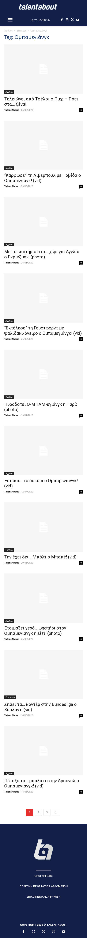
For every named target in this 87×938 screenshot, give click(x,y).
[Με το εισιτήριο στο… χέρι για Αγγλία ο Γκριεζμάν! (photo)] (43, 221)
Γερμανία (10, 697)
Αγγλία (8, 91)
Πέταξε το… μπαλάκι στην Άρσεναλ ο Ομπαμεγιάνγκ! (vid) (41, 783)
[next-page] (55, 812)
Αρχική (8, 30)
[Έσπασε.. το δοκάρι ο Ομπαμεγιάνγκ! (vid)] (43, 450)
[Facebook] (61, 19)
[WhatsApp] (54, 932)
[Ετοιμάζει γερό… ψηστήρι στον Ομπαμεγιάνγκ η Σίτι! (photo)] (43, 598)
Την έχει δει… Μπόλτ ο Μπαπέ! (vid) (40, 557)
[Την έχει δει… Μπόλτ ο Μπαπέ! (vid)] (43, 527)
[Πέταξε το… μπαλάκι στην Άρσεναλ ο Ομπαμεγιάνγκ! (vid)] (43, 750)
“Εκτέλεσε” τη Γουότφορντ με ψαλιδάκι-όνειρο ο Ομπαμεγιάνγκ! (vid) (43, 330)
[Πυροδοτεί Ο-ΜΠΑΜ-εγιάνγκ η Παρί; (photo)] (43, 374)
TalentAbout (11, 109)
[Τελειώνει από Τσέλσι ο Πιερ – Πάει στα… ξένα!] (43, 69)
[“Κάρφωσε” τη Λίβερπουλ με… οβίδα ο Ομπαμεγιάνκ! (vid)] (43, 145)
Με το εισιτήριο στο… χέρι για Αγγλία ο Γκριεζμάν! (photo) (41, 254)
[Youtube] (77, 19)
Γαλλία (8, 397)
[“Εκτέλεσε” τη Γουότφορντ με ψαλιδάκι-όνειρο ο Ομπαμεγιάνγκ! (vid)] (43, 298)
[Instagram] (67, 19)
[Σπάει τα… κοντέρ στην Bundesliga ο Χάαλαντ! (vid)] (43, 674)
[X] (72, 19)
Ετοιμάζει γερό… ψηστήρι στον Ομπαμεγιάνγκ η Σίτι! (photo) (35, 630)
